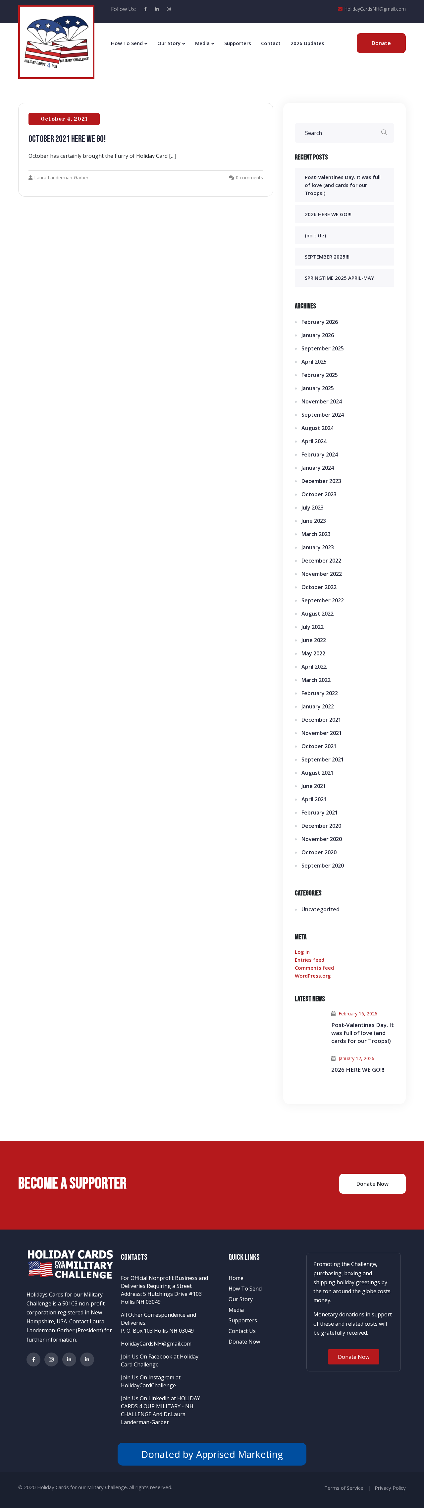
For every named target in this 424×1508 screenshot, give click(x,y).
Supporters (237, 43)
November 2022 (321, 573)
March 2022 (316, 680)
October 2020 (319, 852)
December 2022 (321, 560)
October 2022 (319, 587)
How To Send (127, 43)
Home (236, 1278)
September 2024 (322, 414)
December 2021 (321, 719)
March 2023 (316, 534)
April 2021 (314, 799)
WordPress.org (313, 975)
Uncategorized (320, 909)
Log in (302, 951)
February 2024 (319, 454)
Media (202, 43)
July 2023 (312, 507)
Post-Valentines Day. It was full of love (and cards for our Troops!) (343, 185)
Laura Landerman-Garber (61, 177)
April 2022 (314, 666)
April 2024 (314, 441)
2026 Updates (307, 43)
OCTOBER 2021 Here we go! (67, 139)
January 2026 (317, 335)
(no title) (315, 235)
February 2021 (319, 812)
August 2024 (317, 428)
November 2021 (321, 733)
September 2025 (322, 348)
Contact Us (242, 1331)
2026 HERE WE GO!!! (328, 214)
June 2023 (313, 520)
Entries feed (309, 959)
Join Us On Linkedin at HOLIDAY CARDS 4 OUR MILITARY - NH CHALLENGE (160, 1406)
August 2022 (317, 613)
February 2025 (319, 375)
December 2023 (321, 481)
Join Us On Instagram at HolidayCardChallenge (151, 1381)
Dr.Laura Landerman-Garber (153, 1418)
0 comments (249, 177)
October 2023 (319, 494)
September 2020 (322, 865)
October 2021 (319, 746)
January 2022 (317, 706)
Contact (271, 43)
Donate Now (244, 1341)
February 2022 (319, 693)
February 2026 (319, 322)
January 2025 (317, 388)
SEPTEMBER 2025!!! (327, 256)
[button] (353, 1356)
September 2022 (322, 600)
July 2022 (312, 627)
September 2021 (322, 759)
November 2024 (321, 401)
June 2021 (313, 786)
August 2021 (317, 772)
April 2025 (314, 361)
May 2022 (313, 653)
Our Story (169, 43)
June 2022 (313, 640)
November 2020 (321, 839)
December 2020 (321, 825)
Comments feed (314, 967)
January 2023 (317, 547)
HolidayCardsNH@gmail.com (375, 9)
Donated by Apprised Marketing (212, 1454)
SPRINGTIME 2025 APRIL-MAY (339, 277)
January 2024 (317, 467)
